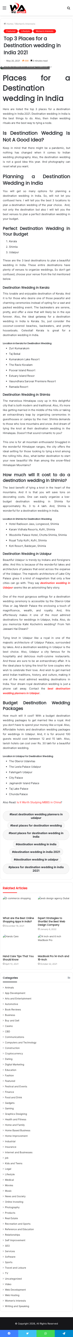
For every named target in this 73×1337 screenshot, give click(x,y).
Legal (8, 1168)
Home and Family (15, 1124)
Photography (12, 1207)
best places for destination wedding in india (36, 834)
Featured (10, 31)
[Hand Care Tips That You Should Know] (19, 944)
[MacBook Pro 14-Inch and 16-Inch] (54, 944)
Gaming (9, 1108)
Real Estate (11, 1218)
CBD (7, 1031)
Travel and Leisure (15, 1267)
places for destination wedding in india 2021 (37, 868)
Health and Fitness (15, 1119)
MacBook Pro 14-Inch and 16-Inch (53, 957)
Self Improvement (15, 1240)
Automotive (11, 1004)
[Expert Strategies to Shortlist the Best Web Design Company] (54, 905)
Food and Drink (13, 1097)
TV (6, 1273)
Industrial (10, 1141)
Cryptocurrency (14, 1053)
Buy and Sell (12, 1020)
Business (10, 1015)
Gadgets (10, 1102)
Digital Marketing (14, 1064)
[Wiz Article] (17, 7)
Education (10, 1070)
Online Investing (14, 1201)
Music (8, 1190)
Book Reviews (13, 1009)
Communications (14, 1037)
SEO (7, 1245)
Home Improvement (16, 1135)
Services (10, 1251)
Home (9, 23)
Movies (9, 1185)
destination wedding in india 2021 (37, 852)
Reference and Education (19, 1229)
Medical (9, 1179)
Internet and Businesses (18, 1152)
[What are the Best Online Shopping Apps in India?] (19, 905)
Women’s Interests (25, 23)
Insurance (10, 1146)
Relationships (12, 1234)
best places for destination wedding (37, 825)
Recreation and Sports (17, 1223)
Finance (9, 1092)
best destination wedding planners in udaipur (37, 816)
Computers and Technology (20, 1042)
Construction (12, 1048)
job (6, 1157)
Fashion (9, 1075)
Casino (9, 1026)
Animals (9, 987)
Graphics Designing (16, 1113)
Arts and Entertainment (18, 998)
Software (10, 1256)
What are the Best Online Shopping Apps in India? (18, 919)
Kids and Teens (13, 1163)
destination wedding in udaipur (37, 859)
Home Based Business (17, 1130)
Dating (8, 1059)
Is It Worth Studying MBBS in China (39, 802)
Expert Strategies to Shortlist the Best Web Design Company (51, 921)
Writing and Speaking (17, 1306)
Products (10, 1212)
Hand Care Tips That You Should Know (18, 957)
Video (8, 1284)
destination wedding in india (37, 844)
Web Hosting (12, 1295)
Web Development (15, 1289)
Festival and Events (16, 1086)
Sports (8, 1262)
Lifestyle (25, 31)
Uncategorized (13, 1278)
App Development (15, 993)
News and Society (15, 1196)
